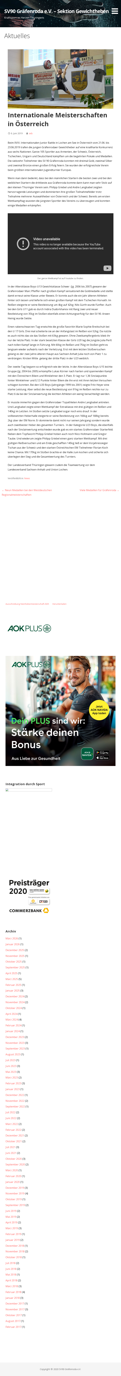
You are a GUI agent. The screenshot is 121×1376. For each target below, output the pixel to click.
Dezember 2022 (15, 1095)
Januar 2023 (13, 1089)
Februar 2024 (13, 1025)
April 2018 (11, 1280)
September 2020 (15, 1164)
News (27, 478)
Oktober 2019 (14, 1199)
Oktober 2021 (14, 1141)
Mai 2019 (11, 1216)
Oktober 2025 (14, 961)
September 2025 (15, 967)
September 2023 (15, 1048)
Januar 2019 (13, 1240)
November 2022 (15, 1101)
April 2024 (11, 1014)
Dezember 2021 (15, 1135)
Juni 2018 (11, 1269)
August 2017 (13, 1321)
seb (31, 133)
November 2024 (15, 1002)
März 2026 (12, 938)
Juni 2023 (11, 1066)
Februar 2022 (13, 1130)
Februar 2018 (13, 1292)
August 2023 (13, 1054)
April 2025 (11, 973)
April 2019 (11, 1222)
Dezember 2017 (15, 1303)
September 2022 (15, 1106)
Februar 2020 (13, 1176)
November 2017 (15, 1309)
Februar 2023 (13, 1083)
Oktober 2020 (14, 1159)
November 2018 (15, 1251)
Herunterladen (59, 603)
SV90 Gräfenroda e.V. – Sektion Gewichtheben (56, 11)
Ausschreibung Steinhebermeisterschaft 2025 (27, 603)
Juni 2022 (11, 1118)
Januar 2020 (13, 1182)
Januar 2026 (13, 944)
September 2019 (15, 1205)
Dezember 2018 (15, 1245)
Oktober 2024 (14, 1008)
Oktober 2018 (14, 1257)
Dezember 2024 (15, 996)
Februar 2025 (13, 985)
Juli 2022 (10, 1112)
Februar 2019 (13, 1234)
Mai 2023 (11, 1072)
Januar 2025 (13, 990)
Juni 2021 (11, 1153)
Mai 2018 (11, 1274)
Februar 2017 (13, 1327)
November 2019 (15, 1193)
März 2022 (12, 1124)
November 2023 (15, 1043)
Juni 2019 (11, 1211)
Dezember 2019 (15, 1188)
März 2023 (12, 1077)
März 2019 (12, 1228)
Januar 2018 (13, 1298)
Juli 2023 (10, 1060)
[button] (116, 7)
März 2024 (12, 1019)
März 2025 (12, 979)
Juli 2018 (10, 1263)
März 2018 (12, 1286)
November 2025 (15, 956)
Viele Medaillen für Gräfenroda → (99, 490)
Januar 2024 (13, 1031)
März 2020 (12, 1170)
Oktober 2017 (14, 1315)
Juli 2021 (10, 1147)
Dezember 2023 (15, 1037)
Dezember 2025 (15, 950)
